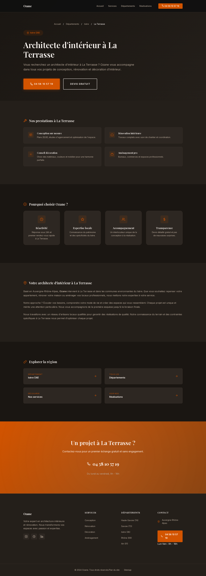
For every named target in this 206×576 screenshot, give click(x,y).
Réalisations (145, 6)
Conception (90, 520)
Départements (128, 6)
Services (112, 6)
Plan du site (114, 570)
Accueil (100, 6)
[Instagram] (26, 536)
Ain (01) (124, 543)
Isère (86, 24)
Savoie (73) (126, 526)
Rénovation (90, 526)
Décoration (90, 532)
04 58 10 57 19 (171, 6)
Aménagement (91, 538)
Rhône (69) (126, 538)
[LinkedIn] (42, 536)
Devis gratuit (80, 83)
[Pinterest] (34, 536)
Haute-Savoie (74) (129, 520)
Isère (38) (125, 532)
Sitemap (127, 570)
